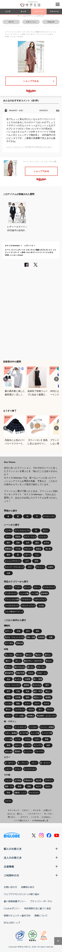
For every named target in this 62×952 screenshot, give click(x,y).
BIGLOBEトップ (12, 922)
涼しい (18, 661)
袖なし (48, 691)
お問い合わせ (10, 887)
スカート (37, 587)
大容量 (27, 679)
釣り (30, 567)
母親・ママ (9, 786)
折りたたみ (36, 685)
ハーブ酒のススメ (21, 820)
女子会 (46, 543)
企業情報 (9, 866)
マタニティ (28, 549)
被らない (8, 667)
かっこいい (28, 751)
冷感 (18, 631)
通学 (8, 555)
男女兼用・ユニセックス (46, 716)
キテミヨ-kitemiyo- (12, 245)
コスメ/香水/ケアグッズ (14, 612)
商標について (41, 915)
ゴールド (17, 769)
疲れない (48, 655)
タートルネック (20, 727)
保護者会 (8, 549)
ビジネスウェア (49, 587)
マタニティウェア (28, 606)
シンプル (27, 745)
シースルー (33, 727)
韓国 (27, 697)
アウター (17, 587)
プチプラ (49, 709)
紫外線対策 (9, 673)
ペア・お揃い (19, 716)
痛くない (30, 667)
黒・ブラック (23, 763)
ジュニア (8, 780)
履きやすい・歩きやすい (33, 661)
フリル (27, 739)
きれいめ (8, 751)
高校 (18, 543)
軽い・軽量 (37, 679)
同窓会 (18, 537)
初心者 (38, 780)
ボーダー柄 (23, 733)
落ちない (49, 661)
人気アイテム (31, 22)
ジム (37, 555)
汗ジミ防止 (9, 643)
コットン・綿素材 (47, 727)
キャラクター (34, 792)
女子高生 (17, 780)
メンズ (7, 11)
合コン (45, 530)
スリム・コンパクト (13, 685)
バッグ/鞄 (34, 593)
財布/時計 (44, 593)
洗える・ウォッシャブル (14, 637)
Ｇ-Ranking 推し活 (40, 820)
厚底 (18, 703)
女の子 (38, 786)
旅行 (8, 543)
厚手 (47, 685)
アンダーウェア (11, 593)
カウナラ (24, 817)
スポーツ (27, 555)
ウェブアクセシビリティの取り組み (21, 894)
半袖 (18, 691)
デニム (8, 727)
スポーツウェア (40, 599)
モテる (46, 703)
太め (8, 679)
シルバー (8, 769)
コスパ (8, 716)
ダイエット (40, 567)
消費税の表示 (27, 887)
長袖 (27, 691)
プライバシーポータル (41, 901)
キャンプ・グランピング (14, 567)
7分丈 (8, 697)
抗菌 (50, 637)
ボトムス (27, 587)
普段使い (17, 751)
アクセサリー (26, 599)
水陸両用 (41, 637)
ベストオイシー (34, 814)
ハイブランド (19, 709)
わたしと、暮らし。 (16, 814)
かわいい (17, 745)
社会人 (48, 786)
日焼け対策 (20, 673)
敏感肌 (48, 697)
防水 (28, 631)
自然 (48, 745)
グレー (34, 763)
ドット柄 (8, 739)
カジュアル (37, 745)
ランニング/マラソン (13, 561)
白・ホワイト (10, 763)
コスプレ (8, 801)
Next (56, 379)
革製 (46, 739)
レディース (38, 11)
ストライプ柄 (47, 733)
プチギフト (49, 780)
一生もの (30, 709)
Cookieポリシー (12, 908)
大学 (27, 543)
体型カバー (37, 697)
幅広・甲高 (37, 691)
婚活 (37, 543)
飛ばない (38, 655)
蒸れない (29, 655)
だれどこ (26, 810)
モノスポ (48, 814)
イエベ (27, 703)
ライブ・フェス (30, 537)
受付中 (11, 22)
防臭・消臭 (30, 637)
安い (40, 709)
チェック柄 (35, 733)
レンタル (8, 703)
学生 (8, 792)
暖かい (8, 661)
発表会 (38, 549)
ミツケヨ (35, 817)
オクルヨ (37, 810)
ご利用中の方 (11, 875)
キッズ (23, 11)
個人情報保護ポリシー (15, 901)
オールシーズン (49, 516)
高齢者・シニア (20, 792)
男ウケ (8, 709)
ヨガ (27, 561)
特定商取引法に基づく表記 (37, 908)
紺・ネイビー (45, 763)
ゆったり (17, 679)
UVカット (8, 631)
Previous (5, 379)
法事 (8, 573)
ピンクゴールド (30, 769)
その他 (41, 606)
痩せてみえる (19, 667)
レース (18, 739)
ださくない (41, 667)
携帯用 (26, 685)
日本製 (18, 697)
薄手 (8, 691)
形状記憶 (19, 643)
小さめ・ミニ (42, 673)
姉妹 (29, 786)
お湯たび (47, 810)
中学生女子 (28, 780)
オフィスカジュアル (22, 530)
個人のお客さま (13, 849)
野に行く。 (12, 817)
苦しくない (9, 655)
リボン (37, 739)
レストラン (42, 537)
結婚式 (50, 567)
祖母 (19, 786)
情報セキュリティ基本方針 (17, 915)
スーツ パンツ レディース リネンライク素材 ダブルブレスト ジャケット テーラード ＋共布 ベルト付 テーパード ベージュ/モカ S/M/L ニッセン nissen (30, 252)
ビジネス (8, 530)
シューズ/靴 (24, 593)
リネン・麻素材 (11, 733)
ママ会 (18, 549)
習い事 (48, 549)
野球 (36, 561)
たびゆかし (46, 817)
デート (8, 537)
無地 (8, 745)
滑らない (19, 655)
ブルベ (37, 703)
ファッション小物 (12, 599)
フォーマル (39, 751)
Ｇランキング (13, 810)
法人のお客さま (13, 857)
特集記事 (50, 22)
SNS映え (30, 716)
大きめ (30, 673)
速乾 (37, 631)
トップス (8, 587)
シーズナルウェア (12, 606)
